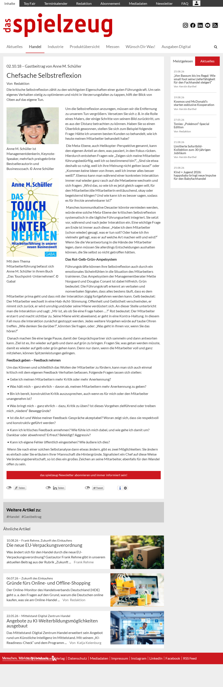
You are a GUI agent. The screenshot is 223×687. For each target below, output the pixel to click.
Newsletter (164, 3)
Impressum (119, 658)
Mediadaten (138, 3)
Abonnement (110, 3)
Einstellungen (125, 488)
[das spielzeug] (57, 25)
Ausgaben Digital (176, 46)
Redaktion (84, 3)
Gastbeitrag (32, 516)
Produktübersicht (85, 46)
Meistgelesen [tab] (183, 61)
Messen (112, 46)
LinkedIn (155, 658)
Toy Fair (29, 3)
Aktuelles (15, 46)
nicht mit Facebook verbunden (9, 488)
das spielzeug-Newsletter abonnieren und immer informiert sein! (83, 475)
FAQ (184, 3)
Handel (35, 46)
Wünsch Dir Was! (140, 46)
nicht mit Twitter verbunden (87, 488)
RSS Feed (190, 658)
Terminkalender (56, 3)
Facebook (173, 658)
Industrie (55, 46)
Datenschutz (77, 658)
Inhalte (9, 3)
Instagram (138, 658)
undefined (48, 488)
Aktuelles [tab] (207, 61)
